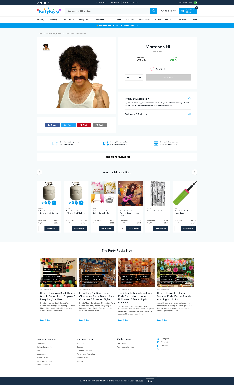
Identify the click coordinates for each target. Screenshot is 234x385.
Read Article (45, 320)
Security (80, 361)
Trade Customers (43, 364)
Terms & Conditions (44, 361)
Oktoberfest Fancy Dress (92, 279)
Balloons (130, 19)
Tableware (182, 19)
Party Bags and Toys (163, 19)
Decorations (144, 19)
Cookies (80, 347)
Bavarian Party (88, 273)
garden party (166, 273)
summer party (178, 283)
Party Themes (100, 19)
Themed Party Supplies (54, 34)
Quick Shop (115, 2)
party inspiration (167, 279)
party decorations (168, 276)
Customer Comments (85, 350)
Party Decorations (51, 279)
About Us (80, 343)
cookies (139, 381)
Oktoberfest (102, 273)
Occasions (116, 19)
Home (41, 34)
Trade (194, 19)
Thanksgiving (127, 283)
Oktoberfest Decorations (92, 276)
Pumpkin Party (143, 276)
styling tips (165, 283)
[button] (46, 47)
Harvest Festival (128, 276)
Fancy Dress (84, 19)
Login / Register (130, 2)
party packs (181, 279)
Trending (40, 19)
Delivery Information (44, 347)
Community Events (51, 273)
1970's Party (69, 34)
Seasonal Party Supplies (131, 279)
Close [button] (150, 381)
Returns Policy (42, 357)
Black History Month (52, 270)
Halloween (145, 273)
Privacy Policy (82, 357)
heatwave (177, 273)
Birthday (53, 19)
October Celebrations (52, 276)
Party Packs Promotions (86, 354)
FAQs (38, 350)
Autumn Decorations (130, 273)
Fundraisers (41, 354)
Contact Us (102, 2)
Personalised (68, 19)
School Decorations (51, 283)
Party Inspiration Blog (125, 347)
